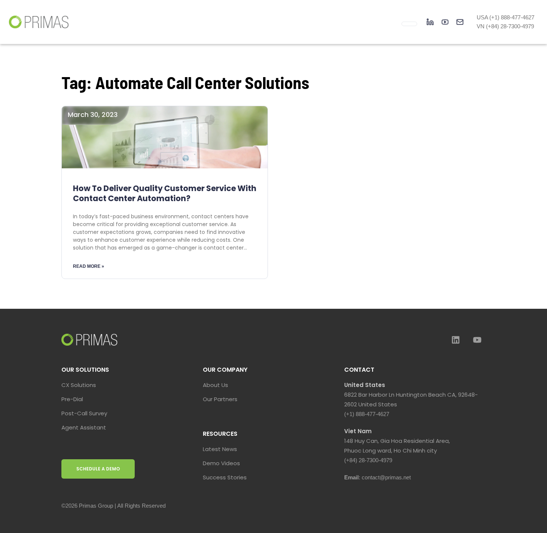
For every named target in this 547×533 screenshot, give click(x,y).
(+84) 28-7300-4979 (368, 460)
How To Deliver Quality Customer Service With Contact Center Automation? (164, 193)
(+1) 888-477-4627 (366, 414)
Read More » (88, 266)
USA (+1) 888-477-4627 (505, 17)
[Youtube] (477, 339)
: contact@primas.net (377, 477)
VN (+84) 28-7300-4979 (505, 26)
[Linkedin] (455, 339)
